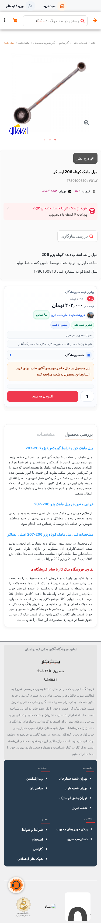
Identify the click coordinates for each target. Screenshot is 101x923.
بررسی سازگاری (74, 236)
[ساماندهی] (23, 906)
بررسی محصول (79, 434)
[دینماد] (50, 906)
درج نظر (83, 158)
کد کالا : (92, 181)
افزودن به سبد (42, 396)
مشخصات (46, 434)
